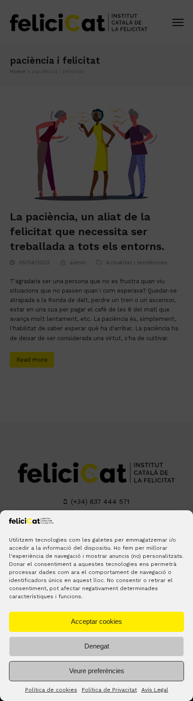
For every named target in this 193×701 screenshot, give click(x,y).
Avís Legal (154, 690)
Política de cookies (51, 690)
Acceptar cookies (96, 621)
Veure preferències (96, 671)
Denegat (96, 646)
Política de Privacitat (109, 690)
